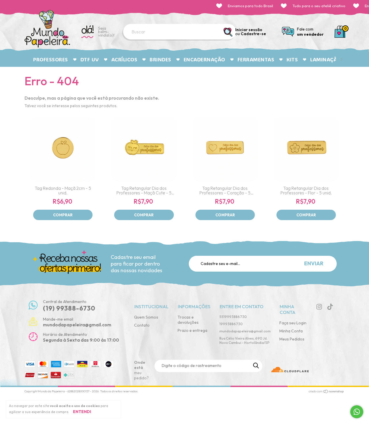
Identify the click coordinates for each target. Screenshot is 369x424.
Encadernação (204, 59)
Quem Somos (146, 317)
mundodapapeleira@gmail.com (245, 331)
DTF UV (89, 59)
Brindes (160, 59)
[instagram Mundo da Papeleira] (319, 307)
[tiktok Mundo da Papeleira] (330, 307)
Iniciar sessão (248, 29)
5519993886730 (233, 317)
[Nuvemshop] (326, 392)
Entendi (82, 411)
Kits (292, 59)
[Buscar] (228, 32)
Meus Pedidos (291, 339)
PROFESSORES (50, 59)
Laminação (325, 59)
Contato (142, 325)
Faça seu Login (292, 322)
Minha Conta (291, 331)
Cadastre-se (253, 33)
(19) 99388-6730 (69, 308)
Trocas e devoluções (188, 320)
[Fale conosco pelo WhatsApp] (356, 411)
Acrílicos (124, 59)
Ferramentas (256, 59)
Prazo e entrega (192, 330)
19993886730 (231, 324)
